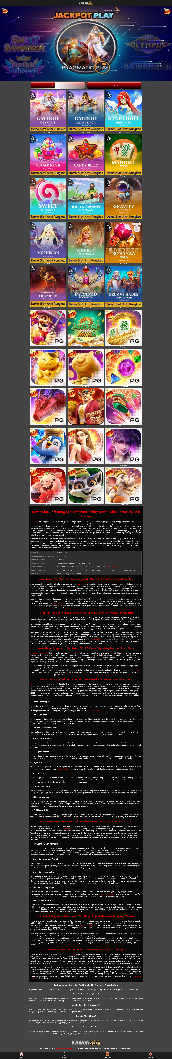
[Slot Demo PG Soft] (48, 446)
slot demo (99, 545)
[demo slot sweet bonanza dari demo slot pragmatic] (48, 198)
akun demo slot (58, 603)
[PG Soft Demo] (48, 367)
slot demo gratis (69, 954)
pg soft (81, 584)
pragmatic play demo (65, 769)
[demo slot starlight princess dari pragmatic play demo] (123, 110)
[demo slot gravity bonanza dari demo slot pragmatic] (123, 198)
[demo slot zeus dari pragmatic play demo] (48, 110)
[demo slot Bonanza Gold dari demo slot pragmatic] (123, 242)
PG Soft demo (63, 828)
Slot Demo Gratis (112, 567)
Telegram (107, 1057)
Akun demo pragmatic (39, 653)
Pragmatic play (36, 684)
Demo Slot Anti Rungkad (65, 1048)
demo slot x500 (93, 710)
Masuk (114, 85)
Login (21, 1057)
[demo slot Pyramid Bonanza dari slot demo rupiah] (86, 286)
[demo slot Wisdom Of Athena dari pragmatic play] (86, 242)
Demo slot (34, 522)
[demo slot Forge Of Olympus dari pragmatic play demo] (48, 286)
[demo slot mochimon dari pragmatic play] (48, 242)
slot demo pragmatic (98, 639)
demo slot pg (136, 670)
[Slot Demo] (48, 485)
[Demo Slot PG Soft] (48, 406)
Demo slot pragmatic (89, 925)
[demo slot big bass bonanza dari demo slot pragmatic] (86, 198)
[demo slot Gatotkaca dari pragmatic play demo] (86, 110)
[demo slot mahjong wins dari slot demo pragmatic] (123, 154)
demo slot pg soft (106, 894)
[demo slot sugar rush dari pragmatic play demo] (48, 154)
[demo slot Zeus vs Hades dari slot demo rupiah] (123, 286)
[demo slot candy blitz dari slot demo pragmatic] (86, 154)
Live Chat (151, 1057)
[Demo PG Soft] (48, 328)
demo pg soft (136, 850)
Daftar (57, 85)
